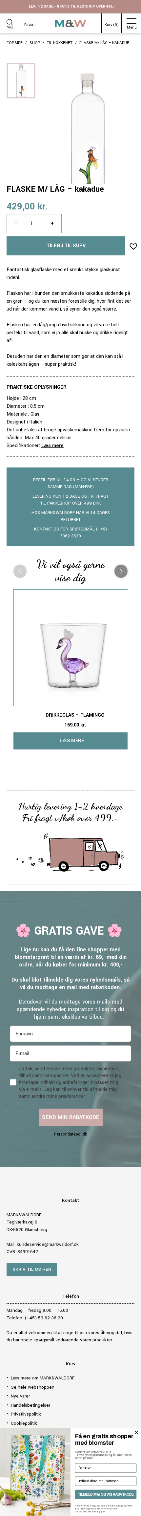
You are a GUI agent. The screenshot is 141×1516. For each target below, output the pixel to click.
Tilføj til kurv (66, 245)
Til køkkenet (59, 43)
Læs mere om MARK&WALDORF (42, 1378)
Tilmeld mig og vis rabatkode (106, 1494)
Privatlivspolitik (26, 1414)
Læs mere (52, 445)
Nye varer (20, 1396)
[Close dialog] (136, 1432)
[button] (131, 244)
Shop (35, 43)
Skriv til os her (31, 1269)
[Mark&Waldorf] (71, 23)
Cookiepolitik (24, 1423)
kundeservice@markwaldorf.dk (48, 1244)
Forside (15, 43)
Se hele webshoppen (32, 1387)
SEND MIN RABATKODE (70, 1117)
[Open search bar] (10, 21)
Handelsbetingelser (30, 1405)
